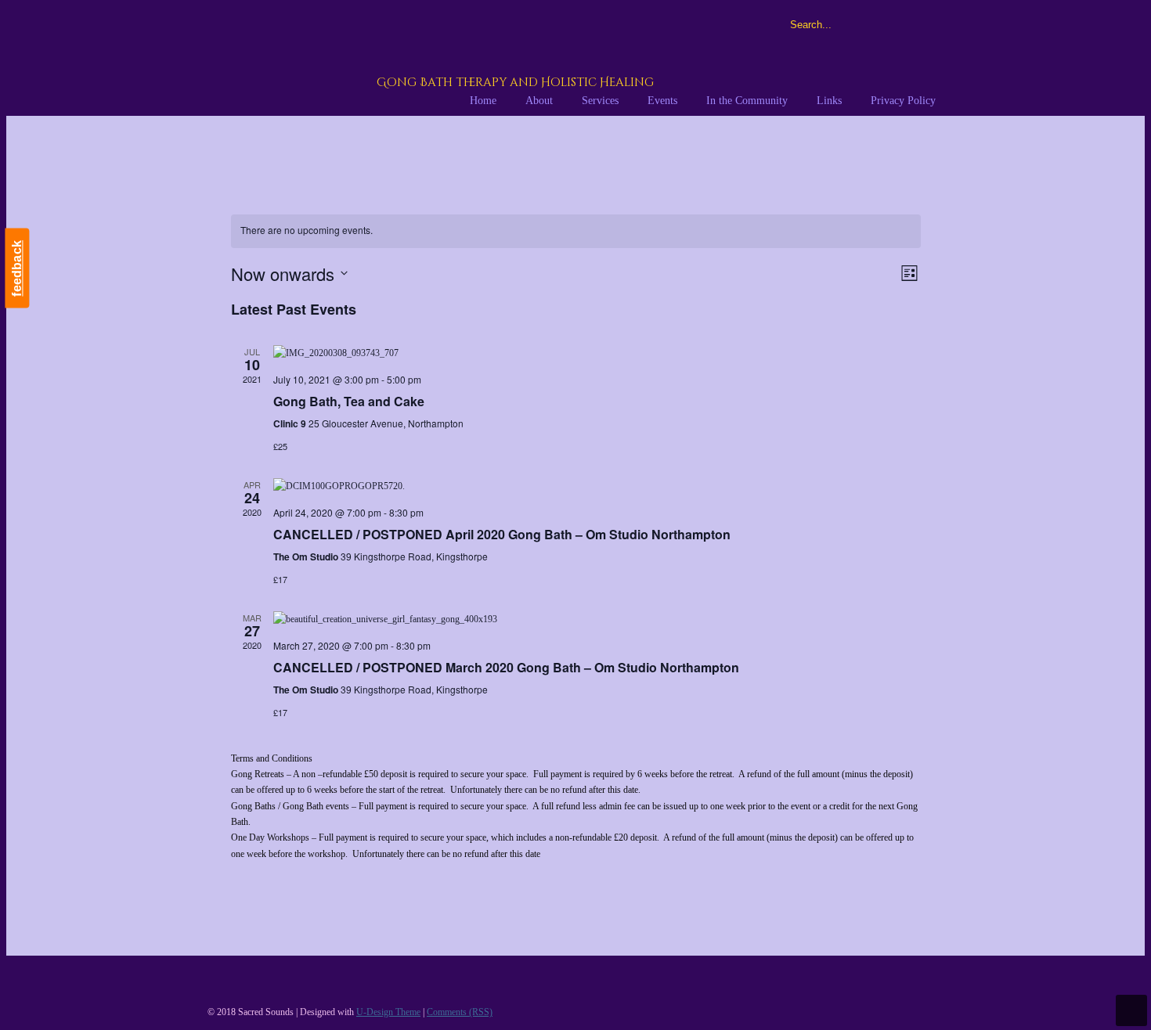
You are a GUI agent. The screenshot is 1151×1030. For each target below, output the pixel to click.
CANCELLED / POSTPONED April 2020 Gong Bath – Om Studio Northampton (502, 534)
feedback (16, 268)
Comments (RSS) (460, 1012)
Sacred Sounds (400, 60)
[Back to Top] (1131, 1010)
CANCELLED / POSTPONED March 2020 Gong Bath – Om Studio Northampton (506, 667)
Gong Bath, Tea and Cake (348, 401)
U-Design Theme (388, 1012)
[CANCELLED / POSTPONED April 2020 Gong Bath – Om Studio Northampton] (597, 486)
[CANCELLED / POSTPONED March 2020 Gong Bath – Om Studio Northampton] (597, 619)
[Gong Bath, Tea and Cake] (597, 353)
